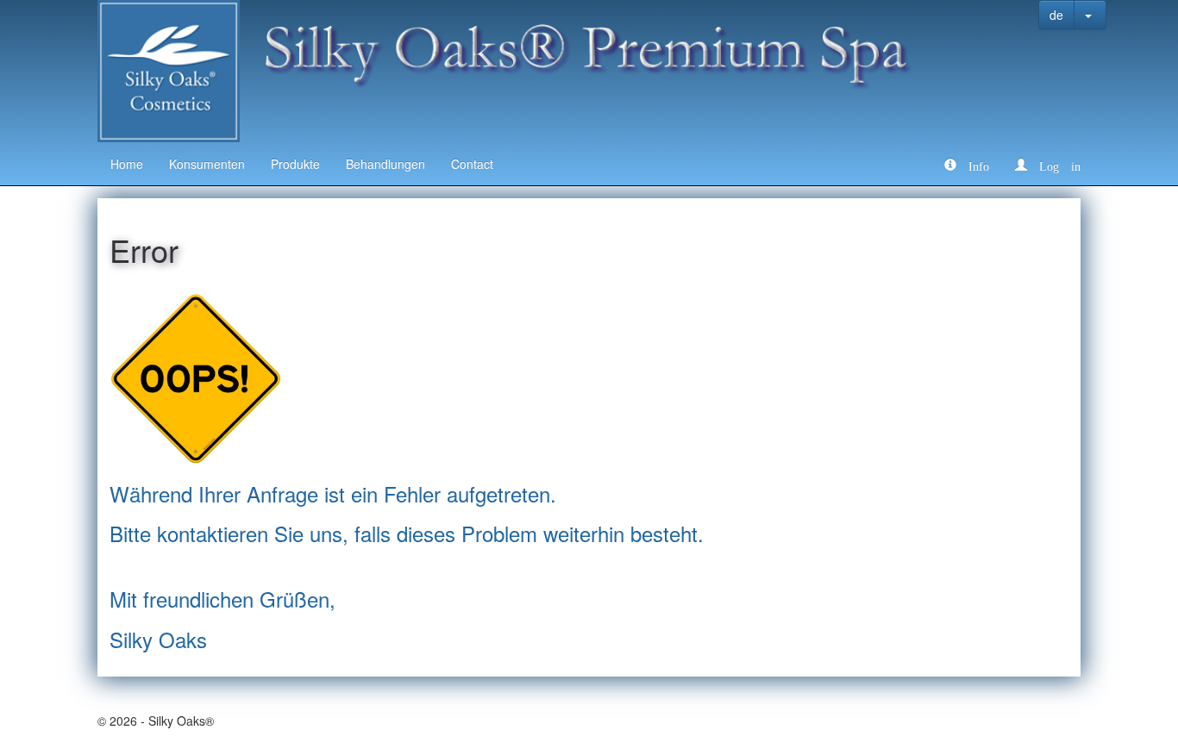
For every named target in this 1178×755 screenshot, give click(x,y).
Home (126, 163)
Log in (1054, 165)
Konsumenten (207, 163)
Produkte (295, 163)
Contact (472, 163)
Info (972, 165)
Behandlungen (385, 163)
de (1056, 14)
